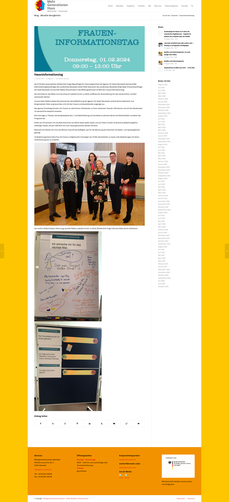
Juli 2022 (161, 215)
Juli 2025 (161, 119)
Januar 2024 (162, 164)
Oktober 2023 (163, 173)
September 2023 (164, 176)
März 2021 (162, 261)
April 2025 (162, 127)
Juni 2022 (161, 218)
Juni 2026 (161, 90)
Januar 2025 (162, 136)
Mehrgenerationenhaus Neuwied (54, 498)
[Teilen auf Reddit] (126, 423)
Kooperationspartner (127, 460)
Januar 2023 (162, 198)
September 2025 (164, 113)
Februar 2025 (163, 133)
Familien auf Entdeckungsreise (174, 61)
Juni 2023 (161, 184)
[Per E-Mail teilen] (139, 423)
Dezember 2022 (164, 201)
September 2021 (164, 244)
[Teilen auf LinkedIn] (89, 423)
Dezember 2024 (164, 139)
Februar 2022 (163, 230)
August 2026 (162, 85)
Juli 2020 (161, 281)
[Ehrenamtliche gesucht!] (227, 251)
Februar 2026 (163, 99)
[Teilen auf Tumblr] (102, 423)
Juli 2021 (161, 250)
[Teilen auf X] (53, 423)
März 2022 (162, 227)
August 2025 (162, 116)
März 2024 (162, 159)
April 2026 (162, 93)
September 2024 (164, 142)
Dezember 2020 (164, 270)
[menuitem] (110, 6)
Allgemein (51, 79)
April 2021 (162, 258)
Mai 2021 (161, 255)
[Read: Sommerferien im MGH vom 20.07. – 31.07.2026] (160, 69)
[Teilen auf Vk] (114, 423)
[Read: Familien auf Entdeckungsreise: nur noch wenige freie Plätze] (160, 53)
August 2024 (162, 144)
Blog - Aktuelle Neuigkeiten (47, 15)
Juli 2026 (161, 88)
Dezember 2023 (164, 167)
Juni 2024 (161, 150)
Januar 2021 (162, 267)
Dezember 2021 (164, 235)
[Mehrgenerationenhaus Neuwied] (51, 6)
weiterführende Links (127, 468)
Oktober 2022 (163, 207)
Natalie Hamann (64, 79)
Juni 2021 (161, 252)
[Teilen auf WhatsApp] (65, 423)
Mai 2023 (161, 187)
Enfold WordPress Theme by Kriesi (77, 498)
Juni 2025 (161, 122)
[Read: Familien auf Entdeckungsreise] (160, 62)
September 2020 (164, 278)
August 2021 (162, 247)
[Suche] (192, 6)
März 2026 (162, 96)
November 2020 (164, 272)
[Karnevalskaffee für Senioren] (2, 251)
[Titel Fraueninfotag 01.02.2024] (89, 49)
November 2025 (164, 107)
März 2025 (162, 130)
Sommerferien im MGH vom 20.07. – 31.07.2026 (179, 68)
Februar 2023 (163, 196)
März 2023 (162, 193)
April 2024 (162, 156)
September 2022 (164, 210)
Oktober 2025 (163, 110)
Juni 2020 (161, 284)
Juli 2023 (161, 181)
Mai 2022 (161, 221)
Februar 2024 (163, 161)
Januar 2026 (162, 102)
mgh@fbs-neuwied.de (43, 470)
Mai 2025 (161, 124)
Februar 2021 (163, 264)
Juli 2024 (161, 147)
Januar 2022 (162, 233)
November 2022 (164, 204)
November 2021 (164, 238)
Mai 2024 (161, 153)
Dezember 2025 (164, 105)
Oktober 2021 (163, 241)
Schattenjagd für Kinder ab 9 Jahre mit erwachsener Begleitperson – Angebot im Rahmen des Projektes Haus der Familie (177, 34)
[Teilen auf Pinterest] (77, 423)
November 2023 (164, 170)
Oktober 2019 (163, 287)
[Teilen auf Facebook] (40, 423)
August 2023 (162, 178)
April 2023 (162, 190)
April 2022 (162, 224)
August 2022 (162, 213)
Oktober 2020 (163, 275)
